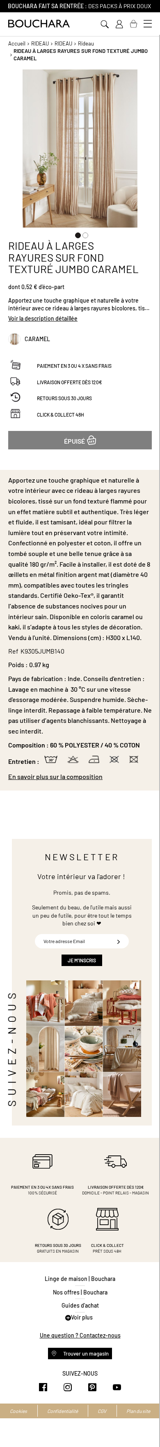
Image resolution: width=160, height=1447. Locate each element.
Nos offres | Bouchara (80, 1292)
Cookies (18, 1411)
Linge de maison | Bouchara (80, 1278)
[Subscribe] (118, 941)
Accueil (16, 43)
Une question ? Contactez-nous (80, 1335)
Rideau (86, 43)
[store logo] (39, 23)
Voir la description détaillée (43, 318)
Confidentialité (62, 1411)
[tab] (80, 776)
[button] (76, 234)
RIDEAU (40, 43)
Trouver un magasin (85, 1353)
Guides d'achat (80, 1305)
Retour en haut (145, 1424)
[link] (119, 24)
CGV (102, 1411)
